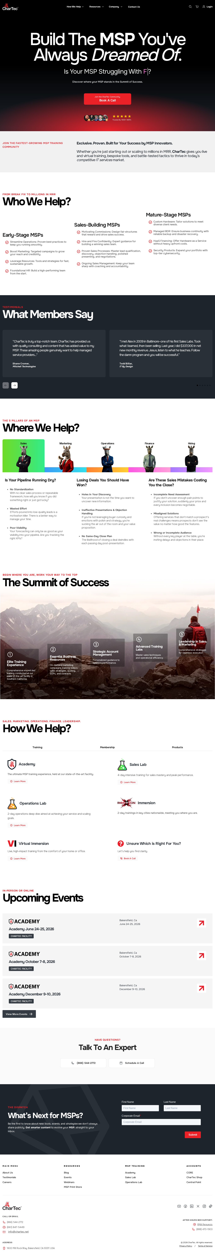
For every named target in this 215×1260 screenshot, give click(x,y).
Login (209, 6)
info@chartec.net (18, 1231)
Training (37, 747)
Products (177, 747)
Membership (107, 747)
